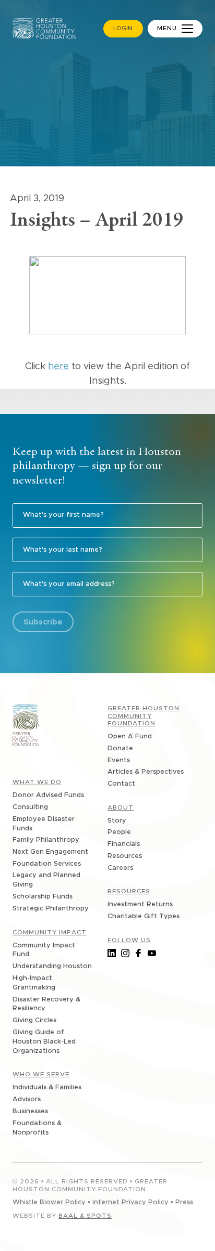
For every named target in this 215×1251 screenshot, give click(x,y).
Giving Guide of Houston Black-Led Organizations (44, 1041)
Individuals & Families (47, 1087)
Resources (125, 856)
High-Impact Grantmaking (34, 983)
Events (119, 760)
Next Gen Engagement (50, 852)
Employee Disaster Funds (44, 824)
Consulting (30, 807)
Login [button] (123, 28)
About (121, 807)
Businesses (30, 1111)
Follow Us (129, 940)
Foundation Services (47, 864)
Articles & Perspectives (146, 771)
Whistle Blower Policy (49, 1202)
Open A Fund (130, 736)
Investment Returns (140, 904)
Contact (121, 783)
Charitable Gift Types (144, 916)
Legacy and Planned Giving (46, 880)
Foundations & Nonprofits (37, 1128)
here (58, 366)
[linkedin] (112, 953)
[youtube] (152, 953)
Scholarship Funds (43, 896)
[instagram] (125, 953)
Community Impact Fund (44, 950)
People (119, 832)
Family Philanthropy (46, 840)
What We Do (37, 782)
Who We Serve (41, 1074)
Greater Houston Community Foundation (144, 715)
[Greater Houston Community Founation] (26, 727)
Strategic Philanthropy (51, 908)
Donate (120, 748)
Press (184, 1202)
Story (117, 820)
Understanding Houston (52, 966)
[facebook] (138, 953)
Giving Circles (34, 1020)
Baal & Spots (85, 1216)
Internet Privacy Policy (130, 1202)
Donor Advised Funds (48, 795)
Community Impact (50, 932)
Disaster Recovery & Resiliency (46, 1004)
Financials (124, 844)
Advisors (27, 1099)
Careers (120, 868)
